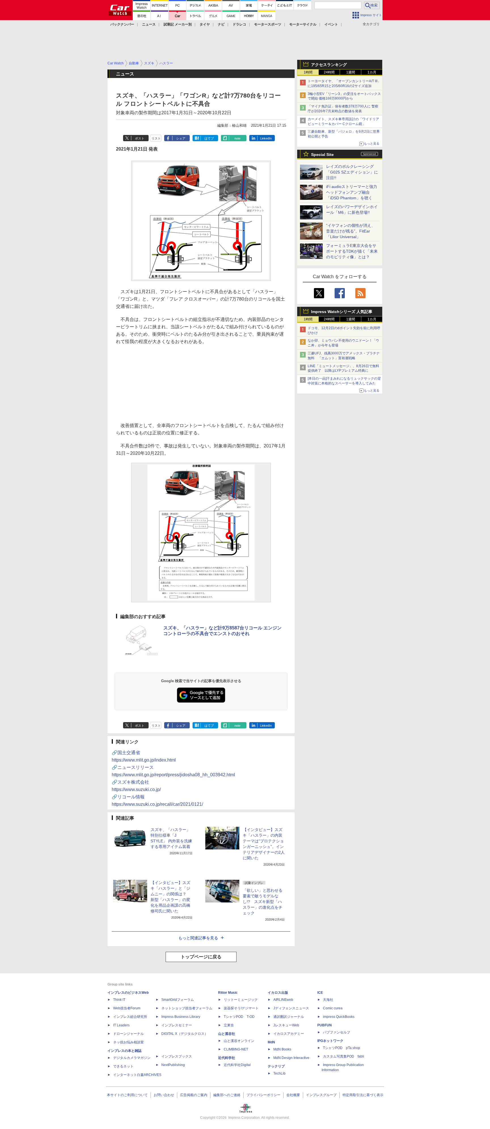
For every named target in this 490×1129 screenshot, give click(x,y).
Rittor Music (228, 993)
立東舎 (229, 1025)
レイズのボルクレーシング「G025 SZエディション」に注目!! (352, 172)
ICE (320, 993)
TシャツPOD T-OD (239, 1017)
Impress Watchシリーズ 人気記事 (341, 311)
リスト (156, 138)
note (237, 138)
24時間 (329, 72)
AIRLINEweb (283, 1000)
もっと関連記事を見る (198, 938)
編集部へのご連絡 (226, 1095)
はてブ (209, 138)
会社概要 (293, 1095)
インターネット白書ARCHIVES (137, 1075)
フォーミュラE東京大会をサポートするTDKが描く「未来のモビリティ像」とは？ (352, 251)
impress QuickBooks (338, 1017)
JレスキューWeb (286, 1025)
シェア (180, 138)
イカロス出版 (278, 993)
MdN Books (282, 1049)
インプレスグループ (321, 1095)
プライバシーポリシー (263, 1095)
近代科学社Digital (237, 1065)
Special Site (322, 154)
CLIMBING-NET (236, 1049)
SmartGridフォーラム (177, 1000)
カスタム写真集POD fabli (343, 1056)
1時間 (308, 72)
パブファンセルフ (336, 1032)
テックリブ (276, 1066)
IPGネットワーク (330, 1041)
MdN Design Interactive (291, 1058)
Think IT (119, 1000)
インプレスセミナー (176, 1025)
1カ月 (372, 72)
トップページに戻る (201, 956)
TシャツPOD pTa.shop (341, 1048)
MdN (271, 1042)
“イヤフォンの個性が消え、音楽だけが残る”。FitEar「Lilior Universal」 (350, 231)
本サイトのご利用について (127, 1095)
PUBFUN (324, 1025)
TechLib (279, 1073)
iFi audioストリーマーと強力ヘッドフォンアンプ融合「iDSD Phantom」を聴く (351, 192)
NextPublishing (173, 1065)
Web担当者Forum (126, 1008)
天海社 (328, 1000)
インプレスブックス (176, 1056)
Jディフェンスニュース (291, 1008)
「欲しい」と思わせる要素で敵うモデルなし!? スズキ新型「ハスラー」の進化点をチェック (262, 901)
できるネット (123, 1066)
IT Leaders (121, 1025)
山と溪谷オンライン (239, 1041)
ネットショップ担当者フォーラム (186, 1008)
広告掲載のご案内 (193, 1095)
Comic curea (333, 1008)
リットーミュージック (241, 1000)
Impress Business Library (180, 1017)
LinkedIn (266, 138)
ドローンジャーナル (128, 1034)
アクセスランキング (329, 64)
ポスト (139, 138)
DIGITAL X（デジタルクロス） (184, 1034)
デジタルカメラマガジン (132, 1058)
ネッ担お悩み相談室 (128, 1042)
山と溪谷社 (226, 1034)
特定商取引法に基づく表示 (363, 1095)
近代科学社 (226, 1058)
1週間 (350, 72)
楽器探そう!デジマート (241, 1008)
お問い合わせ (164, 1095)
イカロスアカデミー (288, 1034)
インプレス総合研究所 (130, 1017)
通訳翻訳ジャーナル (288, 1017)
